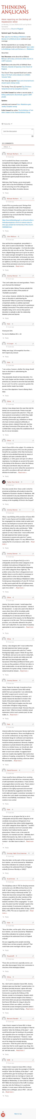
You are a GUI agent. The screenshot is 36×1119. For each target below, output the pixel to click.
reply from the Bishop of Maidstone (15, 37)
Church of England (17, 29)
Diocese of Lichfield (11, 39)
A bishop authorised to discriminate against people (17, 95)
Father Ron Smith (13, 482)
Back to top (18, 1114)
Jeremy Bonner (12, 276)
